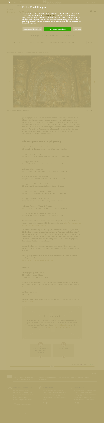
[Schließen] (52, 2)
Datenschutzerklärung (49, 15)
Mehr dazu (77, 29)
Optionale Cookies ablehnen (32, 29)
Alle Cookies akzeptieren (58, 29)
